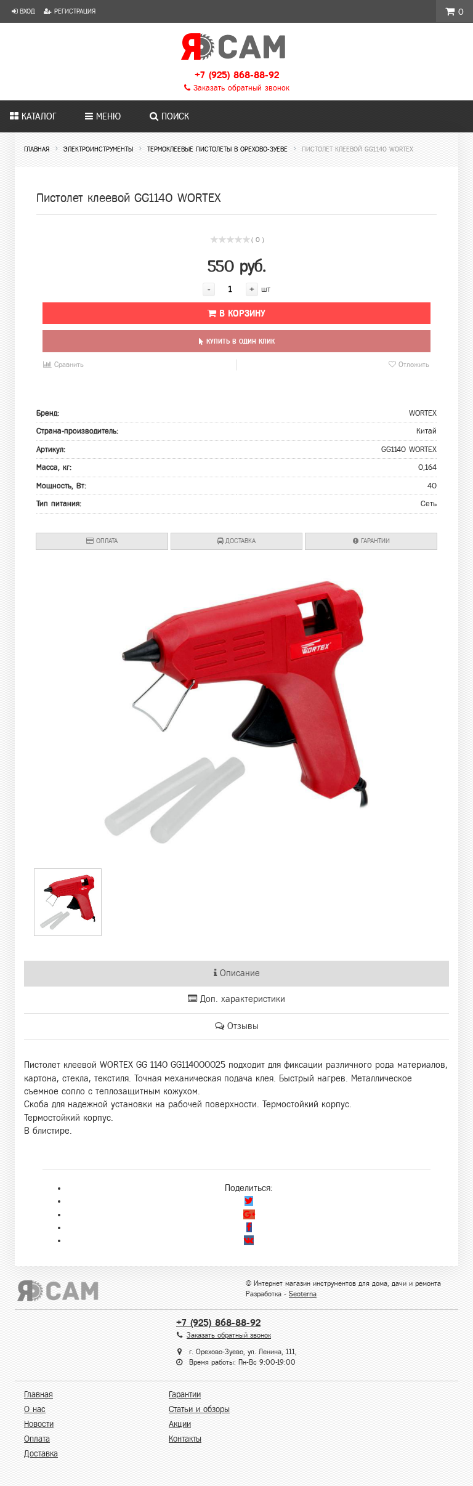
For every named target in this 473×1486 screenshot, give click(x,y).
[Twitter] (249, 1201)
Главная (38, 1394)
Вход (26, 11)
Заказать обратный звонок (239, 88)
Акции (180, 1424)
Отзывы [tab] (241, 1026)
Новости (39, 1424)
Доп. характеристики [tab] (241, 999)
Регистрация (73, 11)
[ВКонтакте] (249, 1240)
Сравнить (68, 364)
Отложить (412, 364)
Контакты (185, 1439)
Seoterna (303, 1294)
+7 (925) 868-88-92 (237, 75)
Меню (107, 116)
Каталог (37, 116)
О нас (35, 1409)
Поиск (173, 116)
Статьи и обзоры (199, 1409)
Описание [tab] (238, 973)
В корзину (240, 313)
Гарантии (374, 540)
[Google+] (249, 1214)
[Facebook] (249, 1227)
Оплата (106, 540)
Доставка (239, 540)
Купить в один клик (239, 341)
